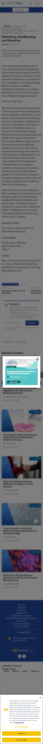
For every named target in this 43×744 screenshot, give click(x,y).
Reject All (21, 733)
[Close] (40, 697)
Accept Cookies (21, 740)
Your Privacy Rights (21, 727)
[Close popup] (37, 359)
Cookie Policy (19, 723)
